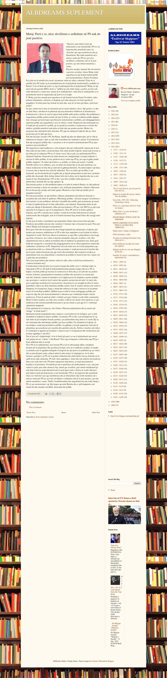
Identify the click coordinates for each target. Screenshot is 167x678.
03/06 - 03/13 (118, 365)
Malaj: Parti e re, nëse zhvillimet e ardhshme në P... (125, 212)
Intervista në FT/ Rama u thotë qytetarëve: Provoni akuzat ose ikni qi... (123, 501)
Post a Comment (35, 407)
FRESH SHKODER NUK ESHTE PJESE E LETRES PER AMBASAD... (125, 225)
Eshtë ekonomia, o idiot (121, 234)
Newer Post (31, 412)
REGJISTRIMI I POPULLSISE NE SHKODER (126, 218)
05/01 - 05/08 (118, 336)
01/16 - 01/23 (118, 390)
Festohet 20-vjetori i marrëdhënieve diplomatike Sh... (126, 256)
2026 (113, 111)
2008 (113, 405)
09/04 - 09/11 (118, 272)
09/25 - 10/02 (118, 262)
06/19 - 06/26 (118, 311)
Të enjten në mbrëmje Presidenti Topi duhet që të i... (127, 239)
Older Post (96, 412)
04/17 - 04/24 (118, 343)
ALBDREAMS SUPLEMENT (64, 12)
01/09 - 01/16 (118, 393)
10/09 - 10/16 (118, 181)
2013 (113, 139)
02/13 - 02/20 (118, 376)
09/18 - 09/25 (118, 265)
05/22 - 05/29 (118, 326)
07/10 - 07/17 (118, 301)
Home (63, 412)
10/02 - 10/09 (118, 185)
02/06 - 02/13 (118, 379)
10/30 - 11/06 (118, 171)
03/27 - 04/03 (118, 354)
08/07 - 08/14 (118, 286)
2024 (113, 118)
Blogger (111, 661)
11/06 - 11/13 (118, 167)
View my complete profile (130, 100)
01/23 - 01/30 (118, 386)
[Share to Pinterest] (60, 393)
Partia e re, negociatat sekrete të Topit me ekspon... (127, 206)
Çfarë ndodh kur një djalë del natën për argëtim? (126, 244)
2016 (113, 129)
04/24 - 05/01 (118, 340)
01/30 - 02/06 (118, 383)
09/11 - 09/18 (118, 269)
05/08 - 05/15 (118, 333)
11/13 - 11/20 (118, 164)
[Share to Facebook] (57, 393)
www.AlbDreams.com (132, 88)
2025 (113, 114)
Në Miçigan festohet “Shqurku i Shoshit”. (116, 626)
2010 (113, 401)
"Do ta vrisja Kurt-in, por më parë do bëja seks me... (127, 189)
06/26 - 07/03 (118, 308)
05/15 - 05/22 (118, 329)
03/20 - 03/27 (118, 358)
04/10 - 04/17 (118, 347)
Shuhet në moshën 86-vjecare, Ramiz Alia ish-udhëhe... (126, 195)
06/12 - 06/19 (118, 315)
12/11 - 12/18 (118, 149)
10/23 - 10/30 (118, 174)
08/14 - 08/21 (118, 283)
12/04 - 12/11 (118, 153)
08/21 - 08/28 (118, 279)
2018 (113, 125)
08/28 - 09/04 (118, 276)
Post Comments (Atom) (45, 417)
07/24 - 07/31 (118, 294)
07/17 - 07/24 (118, 297)
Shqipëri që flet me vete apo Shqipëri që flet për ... (126, 250)
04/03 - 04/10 (118, 350)
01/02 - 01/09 (118, 397)
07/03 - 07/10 (118, 304)
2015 (113, 132)
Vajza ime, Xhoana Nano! (116, 546)
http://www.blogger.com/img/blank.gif (125, 416)
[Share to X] (55, 393)
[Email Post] (45, 393)
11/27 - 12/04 (118, 156)
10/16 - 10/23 (118, 178)
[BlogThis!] (53, 393)
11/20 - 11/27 (118, 160)
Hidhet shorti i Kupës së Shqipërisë (126, 231)
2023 (113, 121)
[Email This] (50, 393)
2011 (113, 146)
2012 (113, 143)
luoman (95, 661)
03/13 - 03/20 (118, 361)
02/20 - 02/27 (118, 372)
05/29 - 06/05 (118, 322)
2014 (113, 136)
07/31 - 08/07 (118, 290)
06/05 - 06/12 (118, 319)
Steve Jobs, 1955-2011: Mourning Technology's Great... (125, 201)
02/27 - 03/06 (118, 368)
